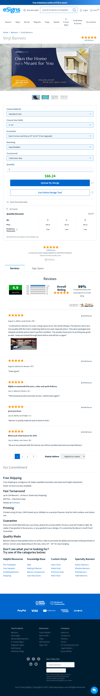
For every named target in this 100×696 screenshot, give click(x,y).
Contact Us (65, 635)
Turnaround (12, 153)
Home (5, 32)
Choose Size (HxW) (15, 120)
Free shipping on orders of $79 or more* (50, 2)
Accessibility (66, 651)
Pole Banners (81, 572)
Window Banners (82, 568)
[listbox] (50, 124)
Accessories (91, 22)
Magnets (37, 22)
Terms (63, 641)
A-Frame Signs (66, 22)
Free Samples (9, 568)
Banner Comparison (36, 572)
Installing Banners (11, 572)
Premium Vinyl (57, 572)
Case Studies (44, 632)
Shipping (7, 575)
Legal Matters (67, 648)
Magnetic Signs (17, 645)
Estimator (16, 502)
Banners (14, 32)
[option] (50, 68)
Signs (17, 22)
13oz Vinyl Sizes (34, 575)
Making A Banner (34, 568)
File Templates (9, 564)
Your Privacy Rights (23, 687)
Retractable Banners (20, 638)
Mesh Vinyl (55, 575)
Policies (64, 638)
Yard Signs (15, 635)
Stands (56, 22)
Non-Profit (43, 635)
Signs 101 (43, 645)
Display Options (52, 456)
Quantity (11, 164)
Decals (27, 22)
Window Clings (17, 651)
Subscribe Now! (56, 670)
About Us (65, 632)
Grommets (11, 131)
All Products (44, 641)
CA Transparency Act (70, 645)
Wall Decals (16, 648)
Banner (8, 22)
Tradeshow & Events (77, 22)
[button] (74, 10)
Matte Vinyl (56, 568)
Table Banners (81, 575)
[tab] (15, 268)
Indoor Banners (82, 564)
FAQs (41, 638)
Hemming (11, 142)
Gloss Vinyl (55, 564)
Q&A (29, 564)
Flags (47, 22)
